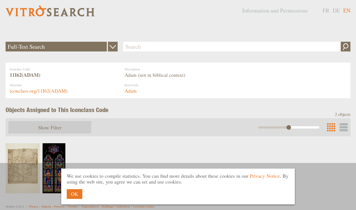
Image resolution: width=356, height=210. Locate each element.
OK (74, 194)
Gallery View (344, 127)
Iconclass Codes (143, 206)
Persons (59, 206)
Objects (46, 206)
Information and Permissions (275, 10)
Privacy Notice (265, 175)
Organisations (90, 206)
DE (336, 10)
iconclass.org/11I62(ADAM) (39, 90)
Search (345, 46)
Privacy (33, 206)
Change (113, 46)
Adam (131, 90)
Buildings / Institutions (116, 206)
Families (73, 206)
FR (326, 10)
